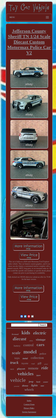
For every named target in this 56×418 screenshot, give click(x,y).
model (30, 351)
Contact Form (29, 404)
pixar (46, 364)
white (31, 341)
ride (44, 368)
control (28, 345)
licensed (15, 334)
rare (42, 386)
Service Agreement (29, 412)
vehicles (25, 373)
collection (37, 358)
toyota (25, 363)
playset (21, 368)
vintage (40, 339)
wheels (29, 389)
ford (38, 382)
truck (14, 362)
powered (16, 386)
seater (45, 382)
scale (16, 353)
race (12, 369)
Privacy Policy (29, 408)
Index (29, 401)
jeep (31, 381)
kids (26, 332)
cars (40, 344)
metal (25, 358)
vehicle (18, 380)
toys (17, 358)
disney (25, 385)
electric (39, 332)
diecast (19, 338)
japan (38, 375)
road (33, 364)
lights (34, 385)
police (43, 353)
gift (39, 363)
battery (17, 346)
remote (33, 368)
